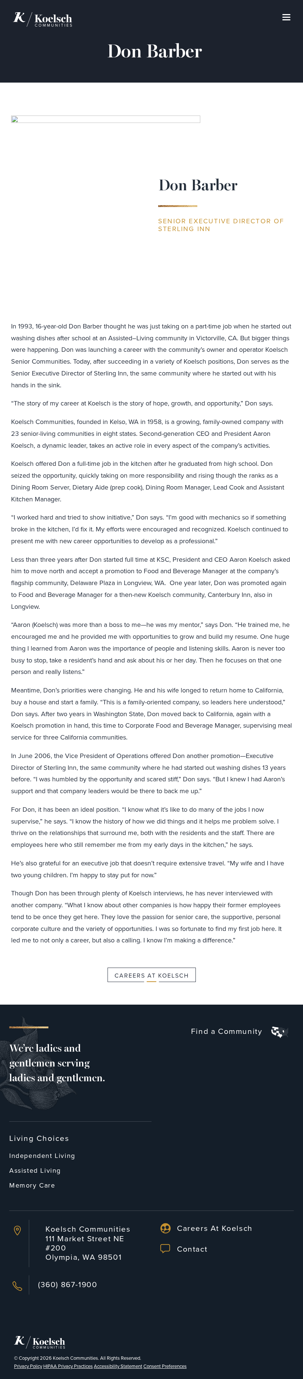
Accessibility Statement (118, 1366)
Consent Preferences (165, 1366)
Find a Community (228, 1031)
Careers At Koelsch (215, 1227)
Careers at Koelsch (152, 975)
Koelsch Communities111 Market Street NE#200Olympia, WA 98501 (87, 1242)
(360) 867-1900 (67, 1284)
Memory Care (32, 1185)
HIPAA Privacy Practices (68, 1366)
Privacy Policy (28, 1366)
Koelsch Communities (75, 1358)
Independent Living (42, 1155)
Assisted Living (35, 1170)
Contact (192, 1248)
